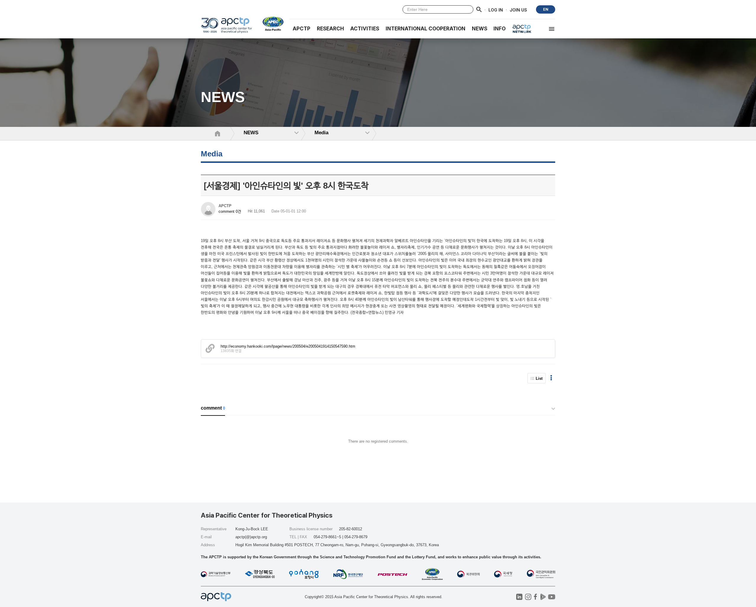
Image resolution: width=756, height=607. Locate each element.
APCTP (301, 29)
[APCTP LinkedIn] (519, 597)
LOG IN (495, 9)
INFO (499, 29)
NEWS (479, 29)
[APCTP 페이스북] (535, 597)
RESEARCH (330, 29)
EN (545, 9)
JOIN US (518, 9)
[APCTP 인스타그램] (528, 597)
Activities (364, 29)
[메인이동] (226, 28)
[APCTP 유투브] (551, 597)
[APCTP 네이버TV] (543, 597)
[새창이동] (271, 23)
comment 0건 (230, 211)
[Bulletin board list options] (551, 378)
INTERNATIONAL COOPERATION (425, 29)
